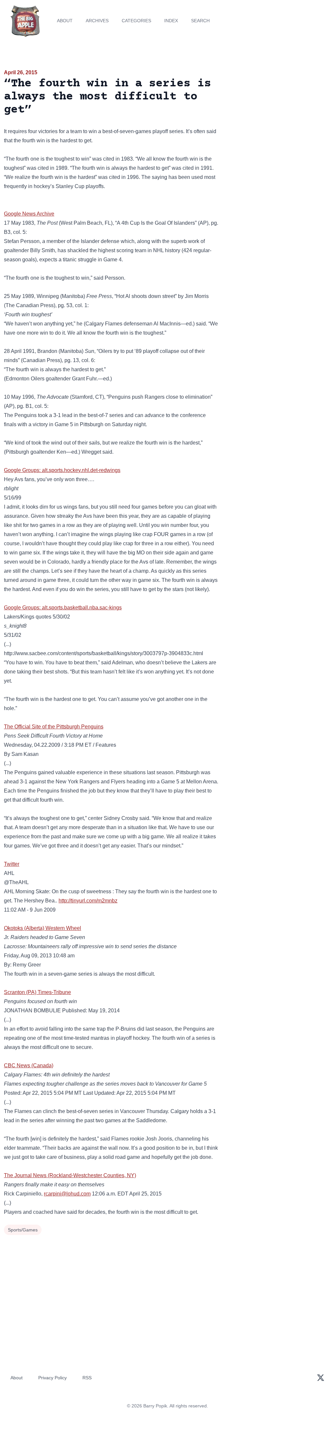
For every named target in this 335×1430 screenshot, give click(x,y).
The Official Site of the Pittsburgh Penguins (53, 726)
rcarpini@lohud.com (67, 1193)
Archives (97, 20)
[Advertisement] (279, 114)
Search (200, 20)
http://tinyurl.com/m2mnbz (88, 900)
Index (171, 20)
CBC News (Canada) (28, 1065)
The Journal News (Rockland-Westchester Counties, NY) (70, 1175)
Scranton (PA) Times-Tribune (37, 992)
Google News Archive (29, 214)
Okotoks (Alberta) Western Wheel (42, 928)
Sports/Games (23, 1229)
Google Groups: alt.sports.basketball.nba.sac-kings (63, 607)
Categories (136, 20)
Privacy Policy (52, 1377)
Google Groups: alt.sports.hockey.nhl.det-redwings (62, 470)
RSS (87, 1377)
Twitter (11, 864)
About (65, 20)
